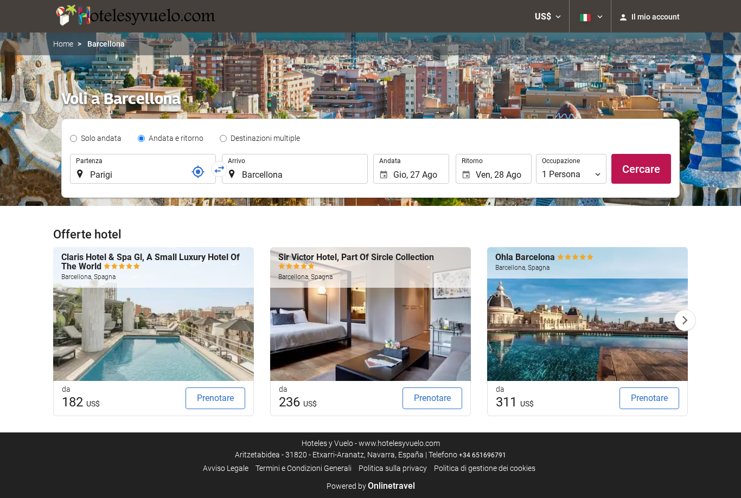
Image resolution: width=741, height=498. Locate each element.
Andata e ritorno (176, 138)
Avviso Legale (225, 468)
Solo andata (101, 138)
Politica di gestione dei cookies (484, 468)
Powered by (371, 486)
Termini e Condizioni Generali (303, 468)
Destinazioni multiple (265, 138)
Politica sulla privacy (393, 468)
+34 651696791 (482, 455)
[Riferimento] (198, 172)
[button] (548, 16)
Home (63, 44)
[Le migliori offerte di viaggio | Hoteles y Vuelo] (134, 16)
